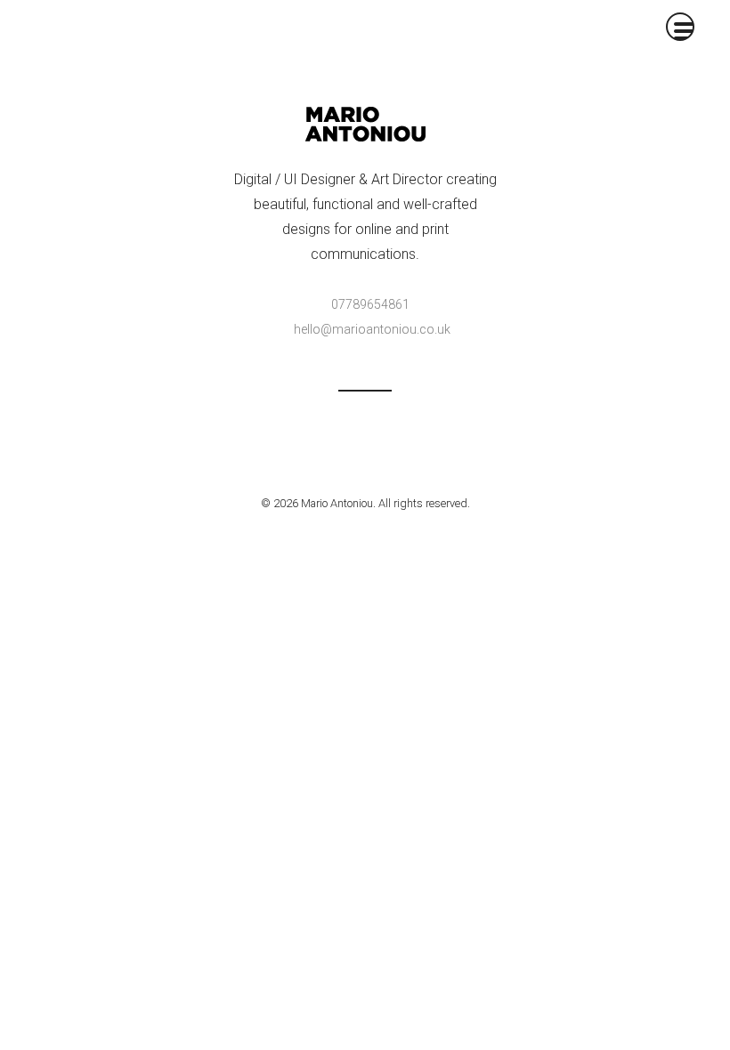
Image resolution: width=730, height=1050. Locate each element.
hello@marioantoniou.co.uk (372, 329)
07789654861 (370, 304)
